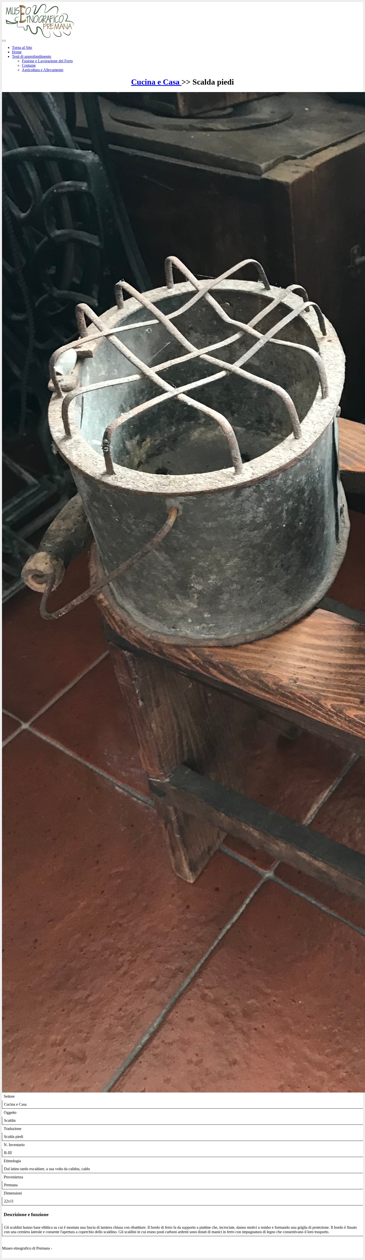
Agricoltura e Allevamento (42, 70)
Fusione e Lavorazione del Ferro (47, 61)
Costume (29, 65)
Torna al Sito (22, 47)
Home (17, 52)
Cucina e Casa (156, 81)
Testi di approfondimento (31, 56)
